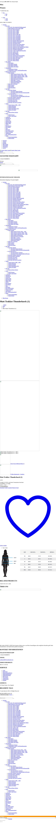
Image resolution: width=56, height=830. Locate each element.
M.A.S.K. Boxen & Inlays (14, 29)
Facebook (2, 487)
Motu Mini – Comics (15, 80)
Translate (10, 819)
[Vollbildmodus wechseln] (1, 820)
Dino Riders (8, 61)
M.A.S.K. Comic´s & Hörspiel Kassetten (17, 50)
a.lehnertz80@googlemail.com (6, 659)
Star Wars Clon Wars (12, 100)
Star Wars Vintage (12, 90)
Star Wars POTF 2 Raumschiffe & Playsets (20, 96)
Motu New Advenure (12, 84)
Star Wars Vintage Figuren (16, 91)
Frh (6, 15)
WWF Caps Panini (12, 116)
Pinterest (14, 487)
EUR (6, 20)
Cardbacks (7, 117)
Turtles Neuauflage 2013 (13, 108)
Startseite (5, 140)
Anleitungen (8, 133)
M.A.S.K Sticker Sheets (13, 54)
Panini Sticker (11, 138)
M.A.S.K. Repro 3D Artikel (14, 58)
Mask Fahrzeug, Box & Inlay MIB (15, 28)
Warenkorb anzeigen (5, 694)
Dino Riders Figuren (12, 64)
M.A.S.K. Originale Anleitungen (15, 49)
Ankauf (4, 141)
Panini (6, 135)
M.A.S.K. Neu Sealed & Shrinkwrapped (17, 27)
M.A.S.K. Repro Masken (13, 59)
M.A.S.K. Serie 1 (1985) (13, 30)
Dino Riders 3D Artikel (13, 66)
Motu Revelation (11, 87)
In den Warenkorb (4, 486)
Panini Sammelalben (12, 137)
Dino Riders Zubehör (12, 65)
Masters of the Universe (10, 71)
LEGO (6, 124)
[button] (1, 151)
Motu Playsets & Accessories (17, 79)
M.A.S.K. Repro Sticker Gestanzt (15, 56)
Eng (4, 12)
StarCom (7, 111)
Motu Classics (11, 85)
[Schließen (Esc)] (4, 820)
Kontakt (4, 143)
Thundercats (8, 118)
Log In (4, 148)
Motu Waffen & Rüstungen (17, 77)
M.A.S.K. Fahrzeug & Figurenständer (16, 55)
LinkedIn (10, 487)
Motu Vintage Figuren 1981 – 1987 (18, 74)
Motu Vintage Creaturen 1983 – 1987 (19, 75)
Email (17, 487)
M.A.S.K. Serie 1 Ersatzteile (14, 35)
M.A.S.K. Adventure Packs (14, 43)
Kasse (10, 694)
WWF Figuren (11, 114)
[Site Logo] (10, 150)
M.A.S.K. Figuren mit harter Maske (16, 45)
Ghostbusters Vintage (12, 69)
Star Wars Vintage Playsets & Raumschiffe (20, 92)
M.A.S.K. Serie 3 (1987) (13, 33)
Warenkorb (5, 146)
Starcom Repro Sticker (13, 112)
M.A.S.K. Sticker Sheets (13, 60)
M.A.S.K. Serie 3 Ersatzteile (14, 38)
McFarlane (7, 129)
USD (4, 17)
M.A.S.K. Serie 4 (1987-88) (14, 34)
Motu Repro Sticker (15, 82)
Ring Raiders (8, 126)
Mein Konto (5, 144)
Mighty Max (8, 123)
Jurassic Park (8, 121)
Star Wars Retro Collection (14, 98)
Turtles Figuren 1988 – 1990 (14, 105)
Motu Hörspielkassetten (16, 81)
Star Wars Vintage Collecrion (14, 97)
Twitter (6, 487)
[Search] (13, 153)
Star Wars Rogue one (12, 101)
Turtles (6, 103)
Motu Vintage (11, 72)
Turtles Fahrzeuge (12, 106)
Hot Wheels (8, 127)
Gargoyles (7, 119)
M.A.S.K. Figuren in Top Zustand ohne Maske (18, 47)
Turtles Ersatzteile (12, 107)
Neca (6, 128)
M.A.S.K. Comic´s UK (13, 51)
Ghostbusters (8, 68)
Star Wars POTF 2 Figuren (17, 95)
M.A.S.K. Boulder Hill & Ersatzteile (16, 40)
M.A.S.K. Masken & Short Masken (16, 48)
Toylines (4, 24)
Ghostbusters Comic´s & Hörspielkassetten (17, 70)
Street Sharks (8, 122)
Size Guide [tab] (5, 547)
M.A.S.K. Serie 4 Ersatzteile (14, 39)
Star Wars (7, 89)
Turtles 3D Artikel (12, 109)
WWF (6, 113)
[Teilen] (3, 820)
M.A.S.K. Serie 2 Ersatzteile (14, 37)
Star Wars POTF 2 (12, 93)
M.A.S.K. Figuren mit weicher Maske (16, 44)
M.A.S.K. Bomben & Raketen (14, 42)
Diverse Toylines (9, 132)
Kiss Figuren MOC (9, 130)
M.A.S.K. (7, 26)
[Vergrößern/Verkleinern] (0, 820)
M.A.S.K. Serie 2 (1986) (13, 32)
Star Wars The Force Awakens (14, 102)
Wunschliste (5, 145)
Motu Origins (11, 86)
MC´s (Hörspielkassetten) (10, 134)
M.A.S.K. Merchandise (13, 53)
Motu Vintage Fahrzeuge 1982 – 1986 (19, 76)
